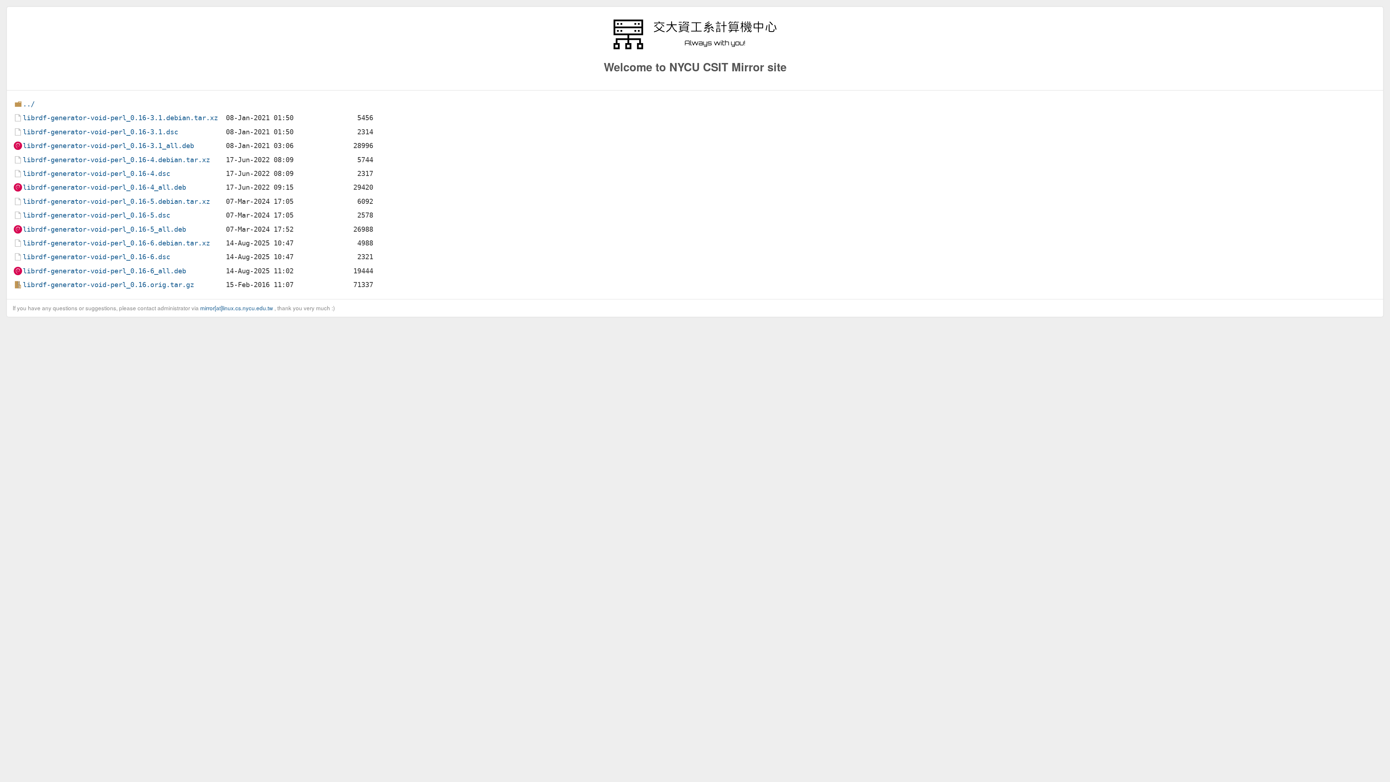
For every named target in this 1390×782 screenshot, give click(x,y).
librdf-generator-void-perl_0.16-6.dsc (96, 257)
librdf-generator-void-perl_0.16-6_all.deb (104, 271)
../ (29, 104)
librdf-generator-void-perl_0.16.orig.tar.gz (108, 285)
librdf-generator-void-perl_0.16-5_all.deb (104, 229)
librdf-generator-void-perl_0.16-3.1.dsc (100, 132)
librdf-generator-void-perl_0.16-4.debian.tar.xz (116, 160)
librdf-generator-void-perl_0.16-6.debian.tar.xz (116, 243)
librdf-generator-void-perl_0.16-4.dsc (96, 173)
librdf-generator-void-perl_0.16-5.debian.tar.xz (116, 201)
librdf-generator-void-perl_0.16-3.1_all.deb (108, 146)
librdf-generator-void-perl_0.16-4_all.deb (104, 187)
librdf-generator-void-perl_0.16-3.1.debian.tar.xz (120, 118)
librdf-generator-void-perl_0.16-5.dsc (96, 215)
